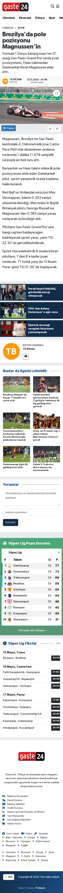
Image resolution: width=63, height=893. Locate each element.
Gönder (10, 522)
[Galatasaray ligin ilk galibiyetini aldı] (16, 453)
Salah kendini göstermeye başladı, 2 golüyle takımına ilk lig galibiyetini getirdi (46, 401)
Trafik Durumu (15, 808)
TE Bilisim (29, 348)
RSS (10, 877)
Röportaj (11, 860)
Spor (52, 18)
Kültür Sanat (43, 841)
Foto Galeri (12, 833)
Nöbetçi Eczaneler (17, 796)
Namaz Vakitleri (16, 804)
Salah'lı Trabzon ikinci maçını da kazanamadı (43, 467)
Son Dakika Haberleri (19, 819)
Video (29, 833)
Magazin (11, 845)
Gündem (9, 18)
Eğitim (43, 837)
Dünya (39, 18)
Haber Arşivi (14, 823)
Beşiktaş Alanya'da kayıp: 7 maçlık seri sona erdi (15, 398)
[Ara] (52, 6)
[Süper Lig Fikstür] (58, 643)
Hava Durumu (14, 800)
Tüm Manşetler (15, 816)
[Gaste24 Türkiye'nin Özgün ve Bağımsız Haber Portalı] (15, 7)
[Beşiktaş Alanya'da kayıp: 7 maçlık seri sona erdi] (16, 384)
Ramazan (41, 856)
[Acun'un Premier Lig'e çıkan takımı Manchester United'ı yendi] (46, 420)
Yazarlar (43, 833)
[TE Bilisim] (11, 351)
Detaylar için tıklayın (32, 630)
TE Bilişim (40, 888)
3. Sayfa (25, 856)
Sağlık (24, 845)
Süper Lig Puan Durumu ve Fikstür (25, 811)
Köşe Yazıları (28, 860)
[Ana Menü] (57, 6)
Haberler (7, 28)
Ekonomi (25, 18)
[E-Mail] (26, 356)
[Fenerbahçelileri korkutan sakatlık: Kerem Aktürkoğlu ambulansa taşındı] (16, 420)
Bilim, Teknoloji (14, 837)
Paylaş (10, 128)
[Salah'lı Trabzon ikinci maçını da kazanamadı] (46, 453)
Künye (44, 860)
